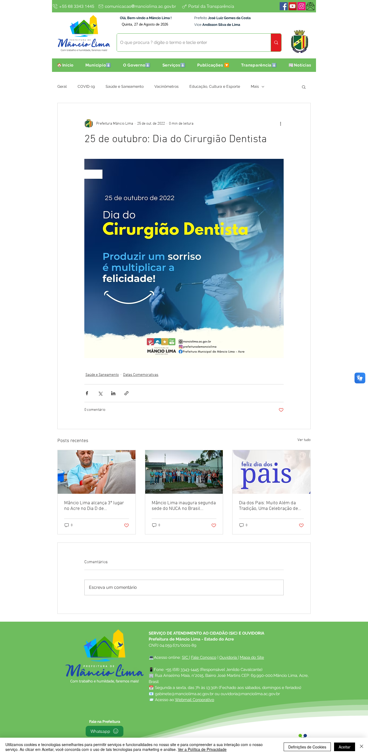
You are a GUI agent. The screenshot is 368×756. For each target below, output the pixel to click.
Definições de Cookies (307, 747)
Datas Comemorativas (140, 375)
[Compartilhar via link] (126, 393)
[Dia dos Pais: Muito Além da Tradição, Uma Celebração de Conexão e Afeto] (271, 472)
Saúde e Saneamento (125, 86)
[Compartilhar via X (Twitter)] (100, 393)
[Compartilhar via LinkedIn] (113, 393)
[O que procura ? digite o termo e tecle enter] (276, 42)
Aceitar (344, 747)
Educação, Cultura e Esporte (214, 86)
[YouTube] (293, 6)
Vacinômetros (166, 86)
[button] (98, 65)
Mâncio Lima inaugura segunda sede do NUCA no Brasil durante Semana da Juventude (184, 506)
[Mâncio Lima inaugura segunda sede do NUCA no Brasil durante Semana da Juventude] (184, 472)
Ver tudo (304, 440)
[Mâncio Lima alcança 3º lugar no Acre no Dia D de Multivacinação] (97, 472)
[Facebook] (284, 6)
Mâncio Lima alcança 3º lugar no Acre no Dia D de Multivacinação (94, 506)
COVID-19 (86, 86)
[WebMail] (310, 6)
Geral (62, 86)
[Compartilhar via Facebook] (86, 393)
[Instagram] (301, 6)
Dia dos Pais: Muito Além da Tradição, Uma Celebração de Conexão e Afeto (268, 506)
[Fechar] (361, 747)
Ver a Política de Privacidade (202, 749)
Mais (255, 86)
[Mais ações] (280, 123)
